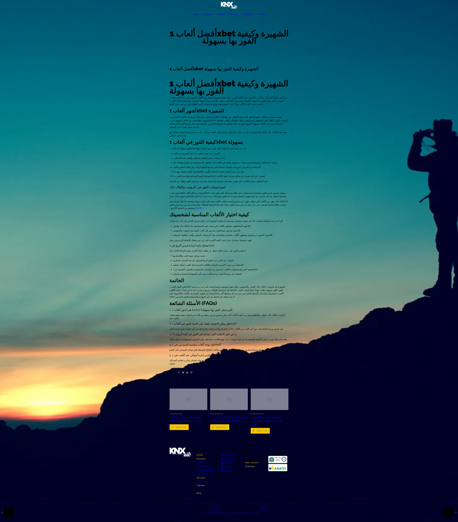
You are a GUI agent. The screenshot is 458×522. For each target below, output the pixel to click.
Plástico (223, 513)
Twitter (227, 466)
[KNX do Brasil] (229, 5)
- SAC (199, 489)
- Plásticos (201, 481)
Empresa (201, 458)
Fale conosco (252, 462)
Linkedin (228, 462)
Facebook (229, 455)
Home (199, 455)
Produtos (244, 513)
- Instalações (203, 466)
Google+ (228, 470)
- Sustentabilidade (205, 470)
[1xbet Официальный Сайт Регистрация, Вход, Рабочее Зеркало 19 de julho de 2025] (451, 512)
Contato (255, 513)
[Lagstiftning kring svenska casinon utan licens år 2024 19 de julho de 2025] (7, 512)
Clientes (200, 485)
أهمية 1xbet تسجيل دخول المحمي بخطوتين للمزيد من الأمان (266, 421)
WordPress (264, 508)
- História (201, 462)
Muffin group (215, 508)
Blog (198, 493)
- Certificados (203, 474)
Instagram (229, 458)
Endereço (250, 466)
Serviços (200, 477)
